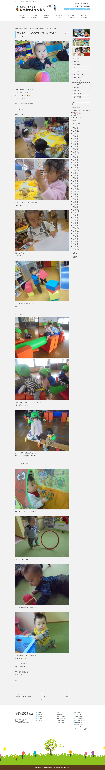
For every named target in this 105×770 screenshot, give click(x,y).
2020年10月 (75, 193)
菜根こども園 (79, 724)
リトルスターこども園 (81, 729)
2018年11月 (75, 230)
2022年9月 (75, 156)
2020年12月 (75, 190)
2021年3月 (75, 185)
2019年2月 (75, 225)
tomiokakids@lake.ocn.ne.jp (23, 722)
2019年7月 (75, 217)
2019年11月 (75, 211)
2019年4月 (75, 222)
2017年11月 (75, 249)
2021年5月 (75, 182)
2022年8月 (75, 157)
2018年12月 (75, 228)
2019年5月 (75, 220)
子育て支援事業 (61, 716)
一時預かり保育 (78, 80)
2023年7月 (75, 140)
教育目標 (21, 16)
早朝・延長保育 (78, 77)
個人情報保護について (81, 720)
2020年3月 (75, 204)
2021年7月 (75, 178)
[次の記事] (56, 691)
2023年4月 (75, 145)
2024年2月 (75, 128)
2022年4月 (75, 164)
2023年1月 (75, 149)
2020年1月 (75, 207)
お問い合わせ (72, 9)
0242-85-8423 (21, 720)
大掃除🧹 (75, 115)
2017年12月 (75, 248)
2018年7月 (75, 236)
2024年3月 (75, 127)
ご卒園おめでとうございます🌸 (81, 110)
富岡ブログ (84, 16)
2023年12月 (75, 132)
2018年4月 (75, 241)
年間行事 (46, 16)
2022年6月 (75, 161)
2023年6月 (75, 141)
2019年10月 (75, 212)
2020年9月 (75, 194)
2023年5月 (75, 143)
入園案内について (79, 74)
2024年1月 (75, 130)
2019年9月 (75, 214)
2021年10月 (75, 174)
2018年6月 (75, 238)
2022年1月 (75, 169)
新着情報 (76, 87)
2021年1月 (75, 188)
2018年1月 (75, 246)
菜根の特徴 (41, 716)
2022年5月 (75, 162)
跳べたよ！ (47, 696)
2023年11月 (75, 133)
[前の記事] (28, 691)
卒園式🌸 (75, 112)
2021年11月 (75, 172)
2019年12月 (75, 209)
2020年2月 (75, 206)
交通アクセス (77, 90)
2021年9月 (75, 175)
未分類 (74, 257)
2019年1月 (75, 227)
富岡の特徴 (33, 16)
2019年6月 (75, 219)
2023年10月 (75, 135)
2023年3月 (75, 146)
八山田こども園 (79, 727)
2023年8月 (75, 138)
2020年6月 (75, 199)
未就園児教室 (60, 722)
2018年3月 (75, 243)
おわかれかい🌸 (76, 117)
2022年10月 (75, 154)
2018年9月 (75, 233)
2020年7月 (75, 198)
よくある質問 (77, 84)
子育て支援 (71, 16)
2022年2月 (75, 167)
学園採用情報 (77, 97)
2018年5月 (75, 240)
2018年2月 (75, 244)
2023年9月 (75, 136)
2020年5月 (75, 201)
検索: (73, 102)
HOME (39, 712)
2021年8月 (75, 177)
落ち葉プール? (27, 696)
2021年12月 (75, 170)
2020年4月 (75, 203)
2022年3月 (75, 165)
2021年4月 (75, 183)
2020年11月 (75, 191)
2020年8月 (75, 196)
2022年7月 (75, 159)
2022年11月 (75, 153)
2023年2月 (75, 148)
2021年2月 (75, 186)
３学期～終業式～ (77, 114)
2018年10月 (75, 232)
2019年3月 (75, 224)
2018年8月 (75, 235)
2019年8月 (75, 215)
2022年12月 (75, 151)
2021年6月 (75, 180)
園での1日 (59, 16)
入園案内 (85, 9)
